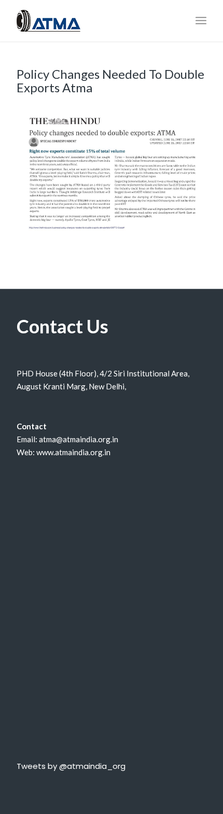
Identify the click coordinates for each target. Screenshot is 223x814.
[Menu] (201, 20)
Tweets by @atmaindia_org (71, 766)
